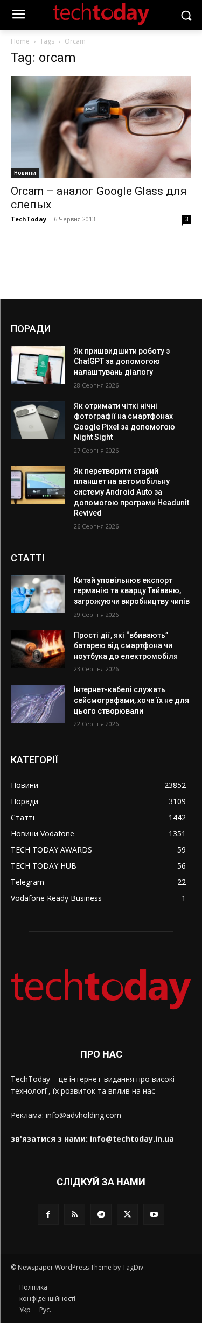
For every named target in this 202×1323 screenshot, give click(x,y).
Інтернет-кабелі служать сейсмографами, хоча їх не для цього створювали (131, 700)
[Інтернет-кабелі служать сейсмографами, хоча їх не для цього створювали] (38, 703)
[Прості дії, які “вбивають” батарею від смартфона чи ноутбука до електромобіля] (38, 649)
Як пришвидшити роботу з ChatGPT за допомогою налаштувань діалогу (122, 361)
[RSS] (74, 1214)
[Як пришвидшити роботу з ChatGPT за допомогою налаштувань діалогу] (38, 365)
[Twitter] (127, 1214)
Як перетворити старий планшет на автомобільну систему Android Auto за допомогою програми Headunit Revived (131, 492)
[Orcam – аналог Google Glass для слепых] (101, 127)
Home (20, 41)
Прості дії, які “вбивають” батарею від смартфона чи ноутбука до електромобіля (126, 645)
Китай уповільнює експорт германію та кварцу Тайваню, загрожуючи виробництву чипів (132, 591)
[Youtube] (153, 1214)
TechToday (28, 219)
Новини (25, 173)
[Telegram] (101, 1214)
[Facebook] (48, 1214)
